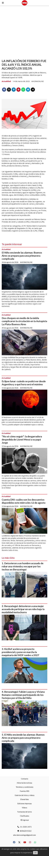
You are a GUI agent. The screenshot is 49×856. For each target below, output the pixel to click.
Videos (24, 808)
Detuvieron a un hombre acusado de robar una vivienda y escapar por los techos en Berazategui (22, 566)
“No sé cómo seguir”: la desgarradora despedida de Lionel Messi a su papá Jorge (22, 439)
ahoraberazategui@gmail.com (24, 835)
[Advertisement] (24, 31)
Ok (35, 852)
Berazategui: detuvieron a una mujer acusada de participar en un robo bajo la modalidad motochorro (23, 609)
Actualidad (6, 81)
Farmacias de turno (24, 812)
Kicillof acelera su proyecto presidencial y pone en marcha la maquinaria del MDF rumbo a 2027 (20, 652)
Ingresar (25, 820)
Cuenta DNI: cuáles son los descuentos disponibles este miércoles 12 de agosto (23, 501)
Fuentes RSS (24, 791)
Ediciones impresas (24, 803)
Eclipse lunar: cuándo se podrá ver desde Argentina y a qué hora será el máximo (24, 383)
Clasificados (24, 816)
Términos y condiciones (24, 787)
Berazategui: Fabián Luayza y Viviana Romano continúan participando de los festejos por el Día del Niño (23, 694)
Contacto (24, 779)
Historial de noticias (24, 783)
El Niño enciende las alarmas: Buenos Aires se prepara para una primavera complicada (22, 255)
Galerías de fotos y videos (24, 795)
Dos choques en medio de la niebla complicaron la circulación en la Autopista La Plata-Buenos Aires (24, 321)
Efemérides (24, 799)
